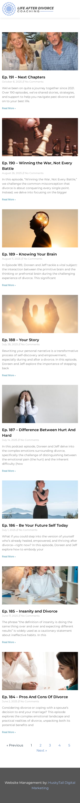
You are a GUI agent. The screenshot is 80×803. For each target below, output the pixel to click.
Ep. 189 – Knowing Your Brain (29, 254)
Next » (42, 750)
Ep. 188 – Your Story (20, 340)
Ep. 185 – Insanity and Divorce (29, 611)
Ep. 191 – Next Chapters (23, 77)
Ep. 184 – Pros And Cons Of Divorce (35, 697)
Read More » (9, 108)
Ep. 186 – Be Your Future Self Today (35, 525)
